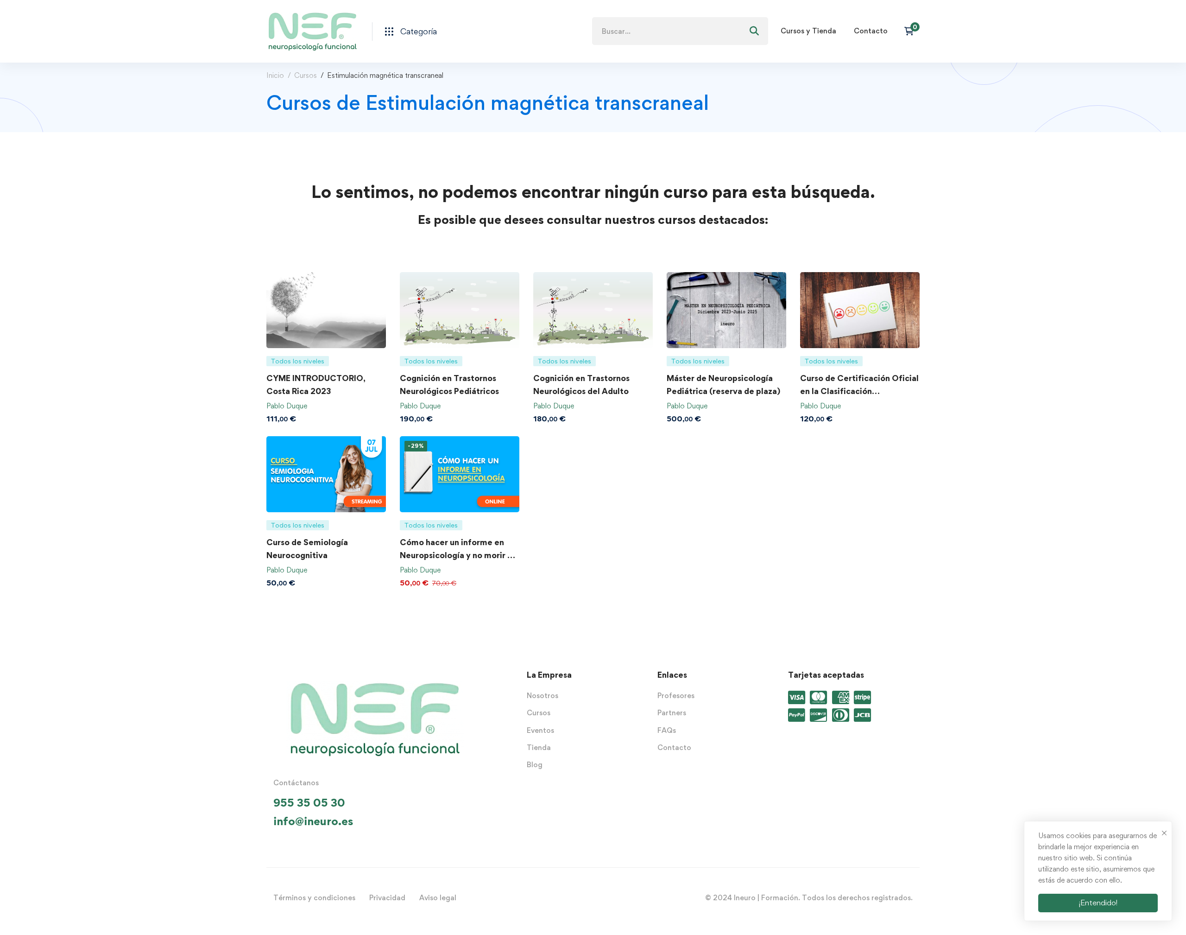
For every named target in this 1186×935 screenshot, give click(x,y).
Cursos (305, 75)
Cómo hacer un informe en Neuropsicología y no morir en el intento (458, 555)
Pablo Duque (286, 405)
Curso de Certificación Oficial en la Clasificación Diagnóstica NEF (859, 391)
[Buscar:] (680, 31)
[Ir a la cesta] (912, 31)
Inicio (275, 75)
